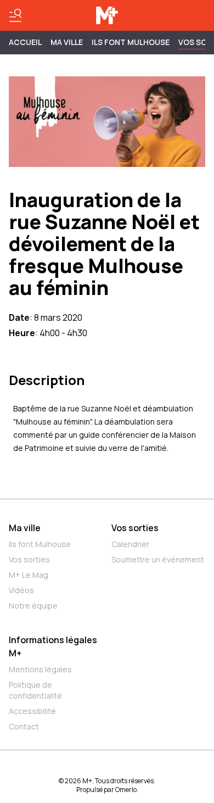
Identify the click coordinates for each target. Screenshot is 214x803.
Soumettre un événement (157, 559)
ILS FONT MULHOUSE (131, 42)
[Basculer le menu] (15, 15)
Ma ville (25, 528)
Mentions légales (40, 669)
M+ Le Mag (28, 575)
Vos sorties (29, 559)
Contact (24, 726)
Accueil (25, 42)
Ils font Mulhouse (40, 544)
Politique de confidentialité (35, 690)
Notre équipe (33, 605)
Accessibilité (32, 711)
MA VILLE (66, 42)
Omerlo (126, 789)
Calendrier (130, 544)
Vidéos (21, 590)
